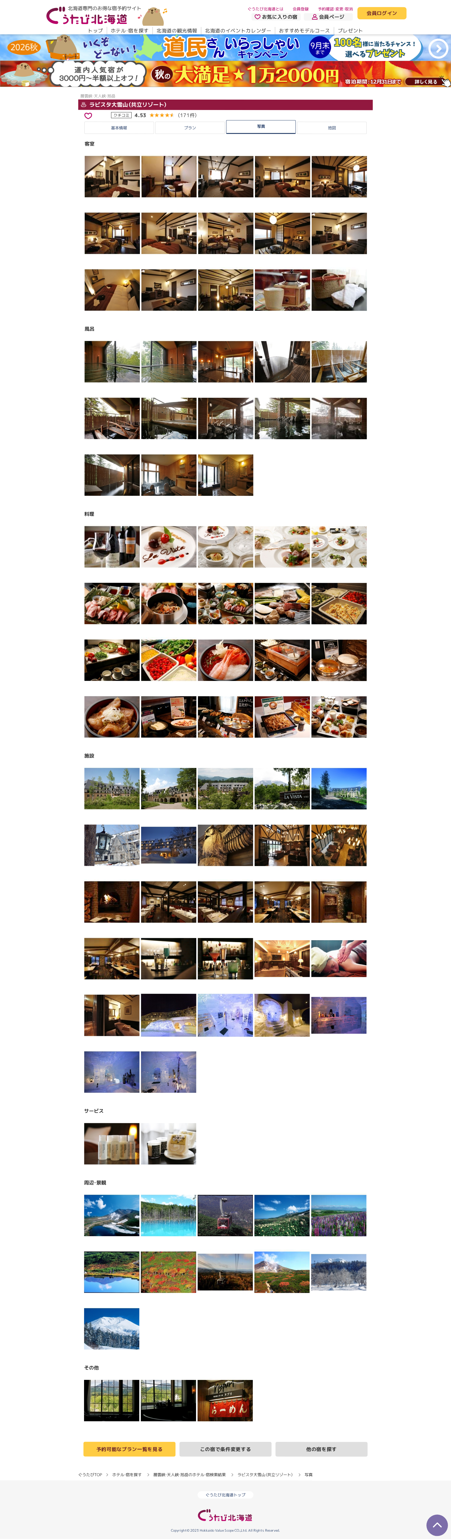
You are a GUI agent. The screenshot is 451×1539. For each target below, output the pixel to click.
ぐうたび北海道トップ (225, 1495)
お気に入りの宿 (280, 16)
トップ (95, 30)
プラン (190, 128)
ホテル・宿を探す (130, 30)
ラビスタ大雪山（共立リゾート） (127, 104)
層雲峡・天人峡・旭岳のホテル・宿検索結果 (189, 1474)
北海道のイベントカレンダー (238, 30)
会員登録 (301, 9)
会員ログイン (382, 13)
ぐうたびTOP (90, 1474)
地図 (332, 128)
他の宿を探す (321, 1449)
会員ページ (332, 16)
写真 (261, 126)
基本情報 (119, 128)
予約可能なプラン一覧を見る (129, 1449)
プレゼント (350, 30)
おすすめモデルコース (304, 30)
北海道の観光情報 (176, 30)
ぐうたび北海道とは (265, 9)
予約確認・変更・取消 (335, 9)
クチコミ (121, 115)
